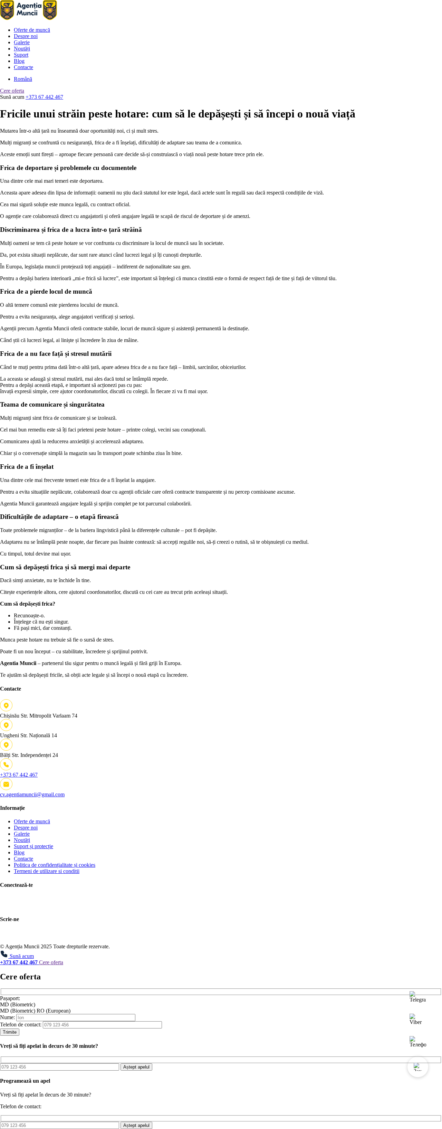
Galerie (22, 42)
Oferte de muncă (32, 30)
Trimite (10, 1032)
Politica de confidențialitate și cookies (54, 865)
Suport (21, 55)
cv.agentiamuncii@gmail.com (32, 794)
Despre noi (26, 36)
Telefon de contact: (20, 1024)
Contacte (23, 67)
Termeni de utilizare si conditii (46, 871)
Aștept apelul (136, 1067)
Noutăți (22, 48)
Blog (19, 61)
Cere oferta (12, 91)
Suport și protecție (33, 846)
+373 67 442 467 (44, 97)
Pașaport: (10, 998)
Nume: (7, 1017)
